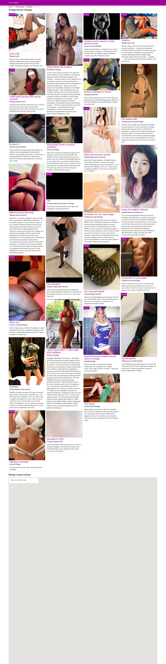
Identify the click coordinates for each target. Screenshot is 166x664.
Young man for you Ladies (134, 278)
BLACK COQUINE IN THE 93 (97, 92)
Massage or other (55, 439)
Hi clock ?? (15, 144)
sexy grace (89, 404)
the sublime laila (129, 119)
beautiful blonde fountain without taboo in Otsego (100, 357)
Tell (48, 201)
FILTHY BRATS (14, 3)
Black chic (14, 322)
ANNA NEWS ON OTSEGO (59, 67)
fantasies (14, 387)
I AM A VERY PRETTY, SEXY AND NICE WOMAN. (63, 351)
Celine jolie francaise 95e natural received (25, 97)
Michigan (29, 6)
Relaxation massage (19, 462)
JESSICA (126, 40)
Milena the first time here (22, 212)
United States (19, 6)
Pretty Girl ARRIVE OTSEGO (135, 210)
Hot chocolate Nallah (94, 291)
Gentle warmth (129, 358)
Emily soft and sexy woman (97, 154)
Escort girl (14, 53)
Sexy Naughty (53, 284)
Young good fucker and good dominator (61, 145)
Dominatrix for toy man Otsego (99, 214)
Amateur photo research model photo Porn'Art (99, 42)
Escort (11, 6)
